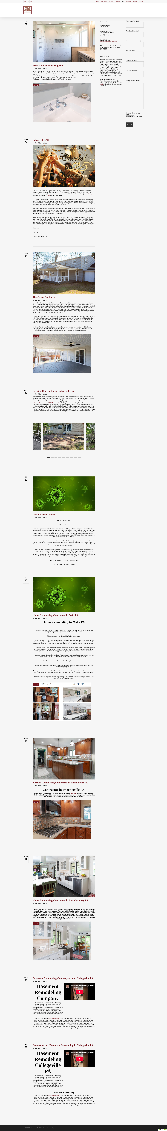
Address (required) (131, 60)
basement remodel (53, 1018)
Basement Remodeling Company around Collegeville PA (63, 978)
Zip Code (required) (132, 70)
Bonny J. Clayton (51, 1128)
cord (48, 195)
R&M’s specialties (54, 403)
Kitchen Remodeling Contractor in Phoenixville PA (60, 782)
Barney (90, 194)
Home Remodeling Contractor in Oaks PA (55, 615)
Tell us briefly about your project (133, 81)
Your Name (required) (132, 21)
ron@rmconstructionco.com (108, 41)
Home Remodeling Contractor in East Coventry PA (60, 900)
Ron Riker (38, 68)
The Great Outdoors (44, 297)
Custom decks (38, 403)
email (101, 84)
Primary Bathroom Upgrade (48, 65)
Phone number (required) (133, 41)
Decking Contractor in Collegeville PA (53, 391)
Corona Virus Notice (44, 514)
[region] (64, 438)
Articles (45, 68)
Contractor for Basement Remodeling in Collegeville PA (63, 1045)
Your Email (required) (132, 31)
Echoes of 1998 (41, 140)
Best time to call (130, 51)
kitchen (73, 793)
